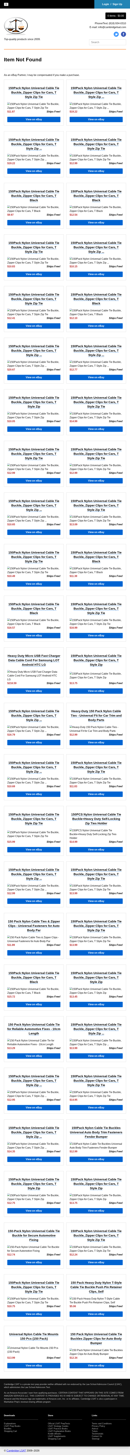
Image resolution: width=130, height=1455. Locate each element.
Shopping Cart (10, 1431)
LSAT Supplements (57, 1436)
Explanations (10, 1423)
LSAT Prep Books (12, 1426)
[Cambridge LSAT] (16, 35)
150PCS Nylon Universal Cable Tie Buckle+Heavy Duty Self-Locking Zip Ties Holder (96, 819)
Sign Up (117, 4)
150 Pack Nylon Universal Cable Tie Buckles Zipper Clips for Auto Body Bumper (96, 1339)
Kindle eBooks (54, 1433)
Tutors (95, 1431)
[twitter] (116, 36)
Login (105, 4)
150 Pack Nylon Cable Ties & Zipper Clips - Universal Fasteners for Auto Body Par (34, 926)
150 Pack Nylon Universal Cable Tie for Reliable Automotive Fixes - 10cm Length (33, 1029)
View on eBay (34, 119)
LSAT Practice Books (58, 1428)
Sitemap (95, 1439)
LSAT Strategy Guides (58, 1426)
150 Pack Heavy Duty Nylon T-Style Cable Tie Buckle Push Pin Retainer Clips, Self (96, 1287)
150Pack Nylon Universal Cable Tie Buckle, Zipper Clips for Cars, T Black (33, 196)
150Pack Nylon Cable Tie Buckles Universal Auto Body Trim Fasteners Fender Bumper (96, 1132)
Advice (95, 1428)
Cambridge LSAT (16, 1450)
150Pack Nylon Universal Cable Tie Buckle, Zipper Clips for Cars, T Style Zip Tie (33, 92)
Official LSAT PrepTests (59, 1423)
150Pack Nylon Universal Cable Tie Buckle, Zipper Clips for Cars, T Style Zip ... (96, 92)
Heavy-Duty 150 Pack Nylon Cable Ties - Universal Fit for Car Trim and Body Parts (96, 715)
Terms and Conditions (102, 1423)
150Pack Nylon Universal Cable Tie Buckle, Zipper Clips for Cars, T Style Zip (33, 402)
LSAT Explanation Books (59, 1431)
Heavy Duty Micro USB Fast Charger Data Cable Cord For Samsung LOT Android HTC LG (34, 660)
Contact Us (97, 1436)
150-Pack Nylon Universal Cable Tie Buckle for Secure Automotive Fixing (34, 1235)
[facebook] (123, 36)
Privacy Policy (98, 1426)
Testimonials (97, 1433)
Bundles (7, 1428)
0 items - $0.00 (115, 15)
